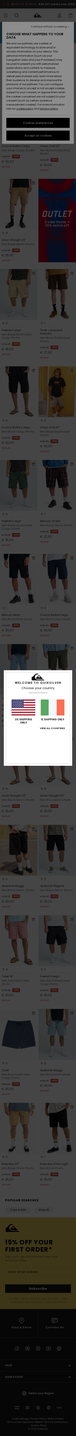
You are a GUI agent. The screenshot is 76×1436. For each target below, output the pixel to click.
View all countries (52, 728)
